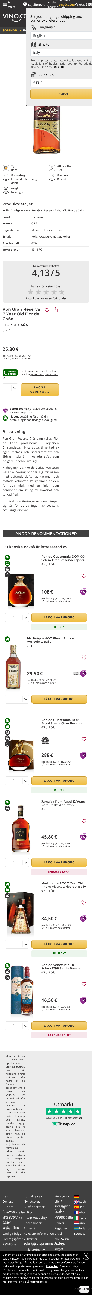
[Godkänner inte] (86, 1256)
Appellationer (64, 1217)
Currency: (45, 74)
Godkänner (84, 1289)
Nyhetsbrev (32, 1201)
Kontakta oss (33, 1196)
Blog (58, 1250)
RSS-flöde (9, 1244)
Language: (46, 27)
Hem (6, 1196)
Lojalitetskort (38, 5)
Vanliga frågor (13, 1234)
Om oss (8, 1201)
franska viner (15, 1162)
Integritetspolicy (35, 1217)
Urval (58, 1234)
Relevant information (39, 1234)
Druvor (59, 1223)
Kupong (60, 1207)
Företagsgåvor (13, 1239)
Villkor (28, 1212)
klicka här (52, 1266)
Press (6, 1228)
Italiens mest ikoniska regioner (15, 1172)
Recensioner (33, 1223)
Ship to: (43, 44)
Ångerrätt (30, 1228)
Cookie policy (33, 1244)
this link (59, 67)
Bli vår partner (34, 1207)
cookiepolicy (39, 1281)
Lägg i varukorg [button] (39, 389)
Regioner (61, 1228)
